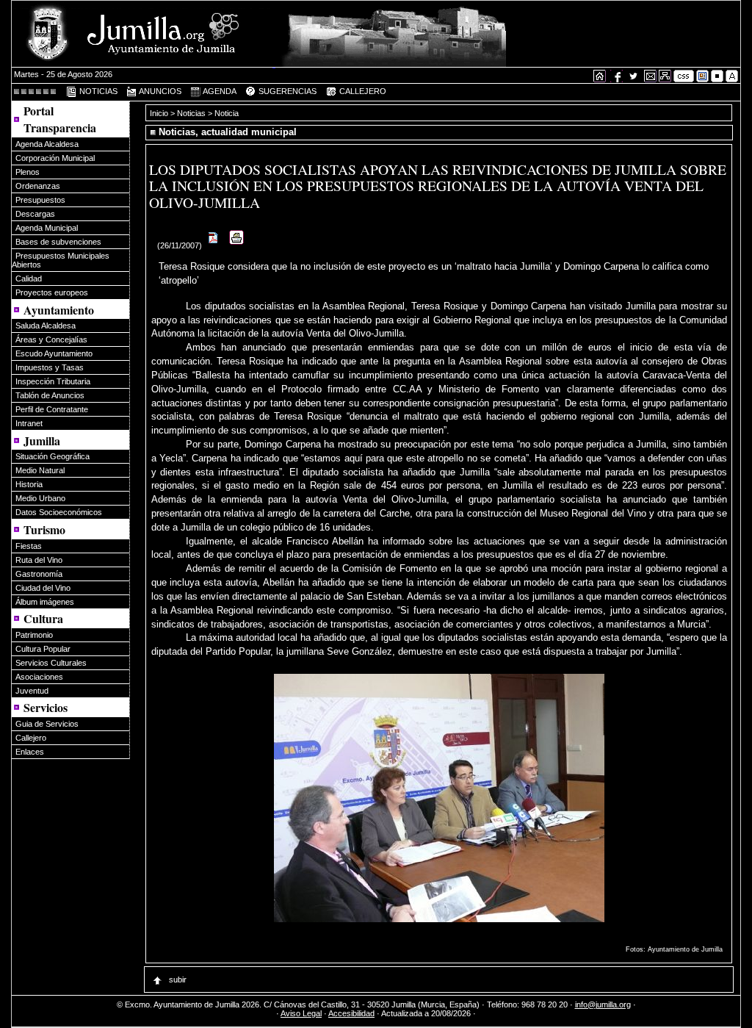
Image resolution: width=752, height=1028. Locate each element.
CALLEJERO (361, 91)
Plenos (27, 172)
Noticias (191, 113)
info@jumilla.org (603, 1004)
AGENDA (218, 91)
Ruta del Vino (38, 560)
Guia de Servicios (47, 723)
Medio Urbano (40, 498)
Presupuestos (40, 199)
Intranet (29, 423)
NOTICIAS (97, 91)
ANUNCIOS (159, 91)
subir (177, 979)
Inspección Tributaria (52, 381)
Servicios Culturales (51, 662)
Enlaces (29, 751)
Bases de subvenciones (58, 241)
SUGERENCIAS (286, 91)
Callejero (30, 737)
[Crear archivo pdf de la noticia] (213, 245)
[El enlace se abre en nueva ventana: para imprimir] (236, 245)
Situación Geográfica (52, 456)
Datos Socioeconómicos (58, 512)
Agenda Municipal (46, 227)
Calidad (28, 278)
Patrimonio (34, 634)
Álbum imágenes (44, 601)
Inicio (160, 113)
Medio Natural (40, 470)
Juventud (31, 690)
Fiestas (28, 546)
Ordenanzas (37, 185)
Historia (29, 484)
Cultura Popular (42, 648)
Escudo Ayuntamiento (54, 353)
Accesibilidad (351, 1013)
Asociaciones (39, 676)
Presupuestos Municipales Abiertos (60, 260)
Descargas (35, 213)
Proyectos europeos (51, 292)
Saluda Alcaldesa (45, 325)
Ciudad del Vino (42, 587)
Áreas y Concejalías (51, 339)
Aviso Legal (301, 1013)
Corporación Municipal (55, 158)
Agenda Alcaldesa (47, 144)
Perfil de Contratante (51, 409)
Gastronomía (38, 573)
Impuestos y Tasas (49, 367)
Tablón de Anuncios (49, 395)
